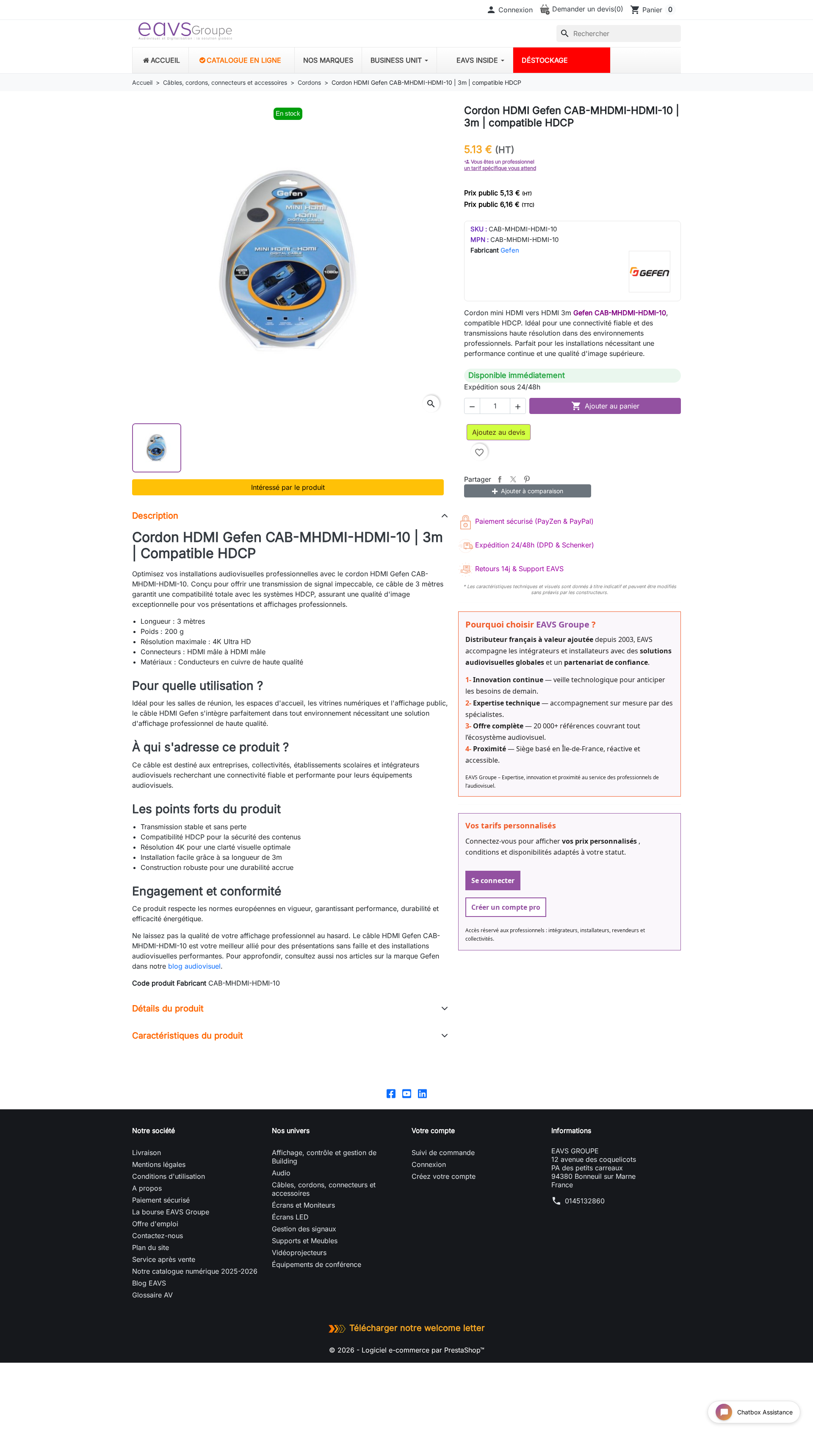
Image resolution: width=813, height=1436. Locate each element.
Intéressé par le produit (288, 487)
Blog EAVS (149, 1283)
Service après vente (163, 1259)
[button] (509, 9)
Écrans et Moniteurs (303, 1205)
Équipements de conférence (316, 1264)
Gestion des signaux (304, 1229)
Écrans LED (290, 1217)
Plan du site (150, 1247)
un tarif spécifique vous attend (500, 168)
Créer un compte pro (505, 907)
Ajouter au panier (605, 406)
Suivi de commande (443, 1152)
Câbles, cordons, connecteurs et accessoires (324, 1188)
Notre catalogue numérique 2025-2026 (194, 1271)
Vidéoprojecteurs (299, 1252)
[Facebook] (391, 1092)
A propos (147, 1188)
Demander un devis (586, 9)
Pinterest (527, 479)
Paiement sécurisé (161, 1200)
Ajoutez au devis (498, 432)
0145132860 (585, 1201)
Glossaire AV (152, 1295)
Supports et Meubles (304, 1240)
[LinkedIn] (422, 1092)
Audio (281, 1173)
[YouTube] (406, 1092)
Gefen (510, 250)
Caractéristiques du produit (187, 1035)
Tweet (513, 479)
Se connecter (492, 880)
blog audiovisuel (194, 966)
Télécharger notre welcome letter (417, 1328)
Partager (500, 479)
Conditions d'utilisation (168, 1176)
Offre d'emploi (155, 1223)
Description (155, 516)
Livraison (146, 1152)
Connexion (429, 1164)
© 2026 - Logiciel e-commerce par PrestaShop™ (406, 1350)
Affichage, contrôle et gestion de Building (324, 1156)
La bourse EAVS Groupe (170, 1212)
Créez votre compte (444, 1176)
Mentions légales (158, 1164)
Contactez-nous (157, 1235)
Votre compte (433, 1130)
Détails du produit (168, 1008)
